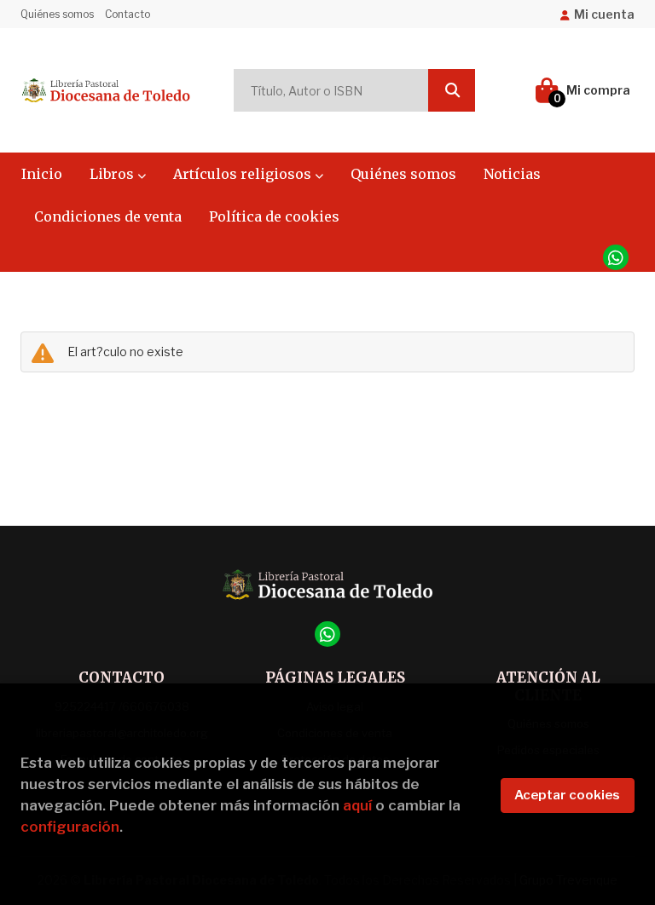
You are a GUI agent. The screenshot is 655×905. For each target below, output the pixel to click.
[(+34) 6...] (616, 257)
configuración (69, 826)
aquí (357, 805)
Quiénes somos (57, 14)
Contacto (127, 14)
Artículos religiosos (244, 173)
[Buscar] (451, 90)
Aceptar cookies (567, 795)
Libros (113, 173)
